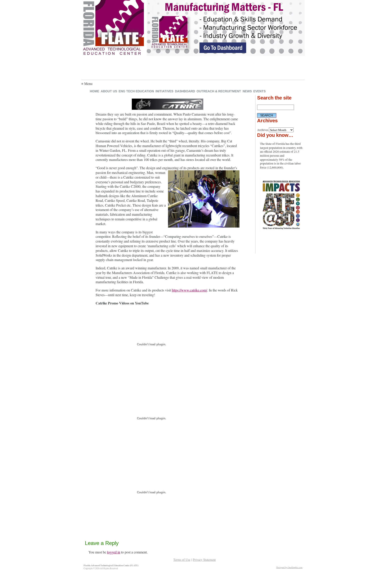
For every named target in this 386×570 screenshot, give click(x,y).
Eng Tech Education (136, 91)
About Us (109, 91)
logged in (113, 552)
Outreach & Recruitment (219, 91)
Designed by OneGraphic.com (289, 567)
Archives (262, 130)
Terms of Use (181, 559)
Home (94, 91)
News (247, 91)
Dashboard (185, 91)
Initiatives (164, 91)
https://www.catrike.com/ (189, 290)
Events (259, 91)
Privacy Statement (204, 559)
